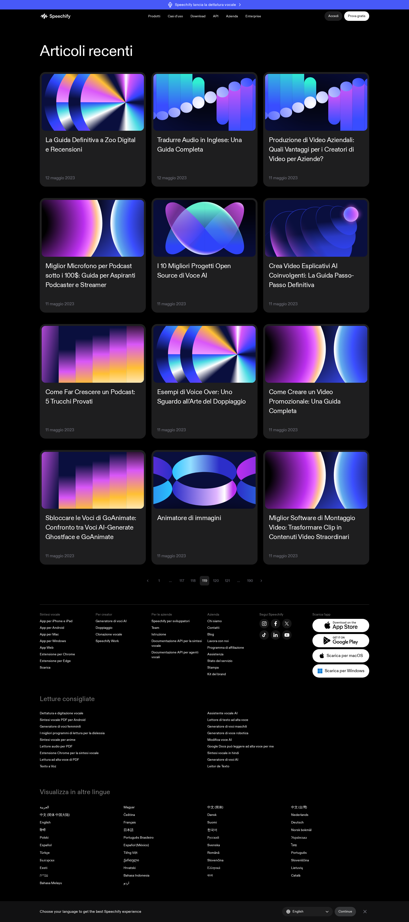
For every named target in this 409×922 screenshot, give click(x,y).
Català (295, 875)
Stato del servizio (219, 661)
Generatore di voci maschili (227, 726)
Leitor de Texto (218, 766)
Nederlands (299, 815)
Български (47, 860)
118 (193, 580)
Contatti (213, 628)
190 (250, 580)
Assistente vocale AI (222, 713)
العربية (44, 807)
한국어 (212, 830)
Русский (213, 838)
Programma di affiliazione (225, 648)
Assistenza (215, 654)
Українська (299, 838)
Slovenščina (300, 860)
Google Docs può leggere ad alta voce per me (240, 746)
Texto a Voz (48, 766)
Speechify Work (107, 641)
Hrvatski (130, 868)
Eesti (43, 868)
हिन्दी (42, 830)
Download (198, 16)
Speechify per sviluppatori (170, 621)
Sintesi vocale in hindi (223, 753)
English (45, 822)
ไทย (294, 845)
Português (299, 853)
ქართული (131, 860)
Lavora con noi (218, 641)
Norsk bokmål (301, 830)
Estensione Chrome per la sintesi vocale (69, 753)
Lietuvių (297, 868)
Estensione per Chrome (57, 654)
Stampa (213, 668)
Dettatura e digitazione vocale (61, 713)
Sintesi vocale (50, 614)
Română (213, 853)
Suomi (212, 822)
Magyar (129, 807)
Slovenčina (215, 860)
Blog (210, 634)
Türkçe (45, 853)
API (215, 16)
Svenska (213, 845)
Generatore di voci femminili (60, 726)
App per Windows (53, 641)
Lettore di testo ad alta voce (227, 720)
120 (216, 580)
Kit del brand (216, 674)
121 (227, 580)
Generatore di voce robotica (227, 733)
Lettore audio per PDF (56, 746)
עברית (44, 875)
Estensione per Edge (55, 661)
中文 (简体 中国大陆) (55, 815)
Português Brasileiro (139, 838)
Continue (345, 911)
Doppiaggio (104, 628)
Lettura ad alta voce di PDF (59, 760)
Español (46, 845)
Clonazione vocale (109, 634)
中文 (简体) (215, 807)
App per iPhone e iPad (56, 621)
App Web (46, 648)
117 (181, 580)
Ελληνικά (213, 868)
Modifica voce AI (219, 740)
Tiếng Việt (131, 853)
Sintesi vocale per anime (58, 740)
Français (130, 822)
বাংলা (210, 875)
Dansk (212, 815)
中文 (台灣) (299, 807)
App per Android (52, 628)
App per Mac (49, 634)
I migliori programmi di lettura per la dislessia (72, 733)
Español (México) (136, 845)
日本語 (128, 830)
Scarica (45, 668)
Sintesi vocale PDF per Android (62, 720)
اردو (126, 883)
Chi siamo (214, 621)
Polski (44, 838)
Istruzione (158, 634)
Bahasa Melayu (51, 883)
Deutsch (297, 822)
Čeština (129, 815)
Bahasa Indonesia (136, 875)
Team (155, 628)
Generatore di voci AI (111, 621)
